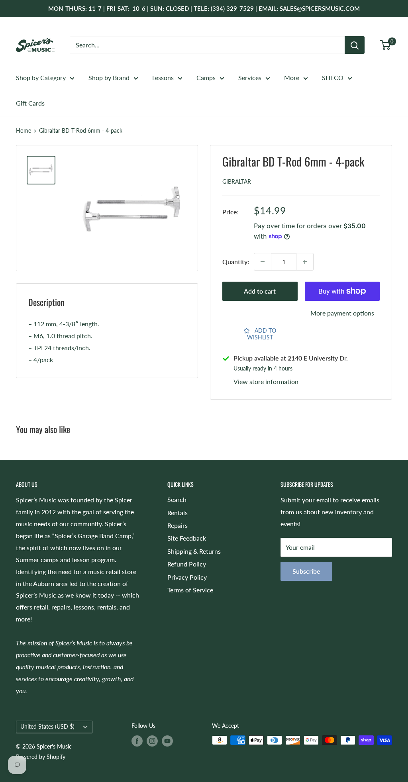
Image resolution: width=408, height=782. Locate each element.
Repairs (177, 525)
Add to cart (260, 291)
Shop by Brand (108, 77)
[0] (385, 45)
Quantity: (235, 261)
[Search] (355, 45)
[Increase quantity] (304, 261)
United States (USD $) (47, 726)
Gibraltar (236, 181)
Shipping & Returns (194, 551)
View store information (265, 381)
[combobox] (207, 45)
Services (249, 77)
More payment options (342, 313)
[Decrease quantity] (262, 261)
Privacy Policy (187, 577)
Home (23, 130)
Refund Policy (186, 564)
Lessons (163, 77)
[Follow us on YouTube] (167, 741)
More (291, 77)
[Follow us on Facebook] (137, 741)
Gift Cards (30, 103)
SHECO (332, 77)
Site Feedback (186, 538)
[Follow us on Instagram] (152, 741)
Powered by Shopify (40, 756)
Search (176, 499)
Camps (206, 77)
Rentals (177, 512)
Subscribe (306, 571)
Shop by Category (41, 77)
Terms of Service (190, 590)
